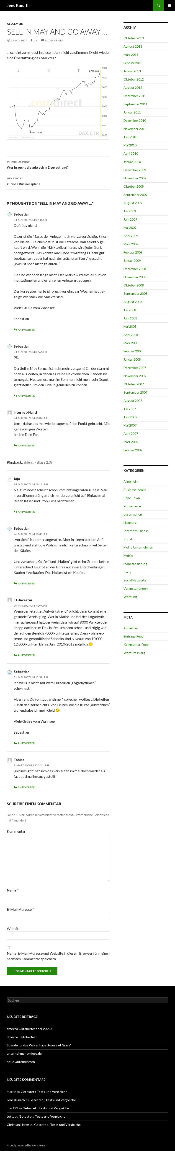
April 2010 (131, 153)
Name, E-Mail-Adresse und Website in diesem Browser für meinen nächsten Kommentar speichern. (58, 956)
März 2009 (131, 244)
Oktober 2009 (134, 186)
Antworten (26, 329)
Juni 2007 (130, 417)
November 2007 (135, 376)
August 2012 (133, 87)
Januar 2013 (132, 71)
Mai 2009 (130, 228)
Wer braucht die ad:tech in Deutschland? (38, 164)
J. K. (35, 40)
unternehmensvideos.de (24, 1053)
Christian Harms (18, 1125)
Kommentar (16, 831)
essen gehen (133, 514)
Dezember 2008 (135, 269)
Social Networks (135, 580)
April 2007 (131, 433)
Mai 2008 (130, 326)
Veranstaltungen (136, 588)
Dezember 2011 (135, 96)
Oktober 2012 (134, 79)
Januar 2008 (132, 359)
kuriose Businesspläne (23, 181)
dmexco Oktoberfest (22, 1037)
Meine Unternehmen (138, 547)
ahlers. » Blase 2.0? (37, 462)
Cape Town (132, 498)
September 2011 (135, 104)
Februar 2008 (133, 351)
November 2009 (135, 178)
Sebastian (21, 214)
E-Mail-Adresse (20, 909)
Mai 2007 (130, 425)
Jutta (10, 1116)
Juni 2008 (130, 318)
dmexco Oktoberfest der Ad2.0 (29, 1029)
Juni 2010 (130, 137)
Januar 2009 (132, 260)
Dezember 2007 (135, 368)
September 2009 (135, 195)
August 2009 (133, 203)
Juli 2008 (130, 310)
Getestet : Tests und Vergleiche (44, 1092)
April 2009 (131, 236)
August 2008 (133, 302)
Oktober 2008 (134, 285)
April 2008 (131, 335)
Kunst (128, 539)
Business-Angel (135, 490)
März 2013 (131, 55)
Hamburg (130, 522)
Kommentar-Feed (136, 644)
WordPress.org (134, 653)
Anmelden (131, 628)
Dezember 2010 (135, 120)
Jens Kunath (18, 5)
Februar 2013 (133, 63)
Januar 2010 (132, 162)
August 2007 (133, 401)
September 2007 (135, 392)
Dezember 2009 (135, 170)
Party (127, 572)
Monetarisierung (135, 564)
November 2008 (135, 277)
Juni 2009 (130, 219)
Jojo (17, 479)
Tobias (19, 760)
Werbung (130, 597)
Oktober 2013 (134, 38)
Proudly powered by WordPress (26, 1145)
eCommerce (132, 506)
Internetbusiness (136, 531)
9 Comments (54, 40)
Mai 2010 (130, 145)
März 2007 (131, 442)
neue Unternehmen (21, 1062)
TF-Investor (23, 600)
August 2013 (133, 46)
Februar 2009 (133, 252)
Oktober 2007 (134, 384)
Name (13, 890)
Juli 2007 (130, 409)
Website (13, 928)
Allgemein (15, 23)
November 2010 (135, 129)
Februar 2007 (133, 450)
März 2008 (131, 343)
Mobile (128, 555)
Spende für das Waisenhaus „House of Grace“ (39, 1045)
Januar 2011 (132, 112)
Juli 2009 (130, 211)
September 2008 (135, 293)
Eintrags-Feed (134, 636)
